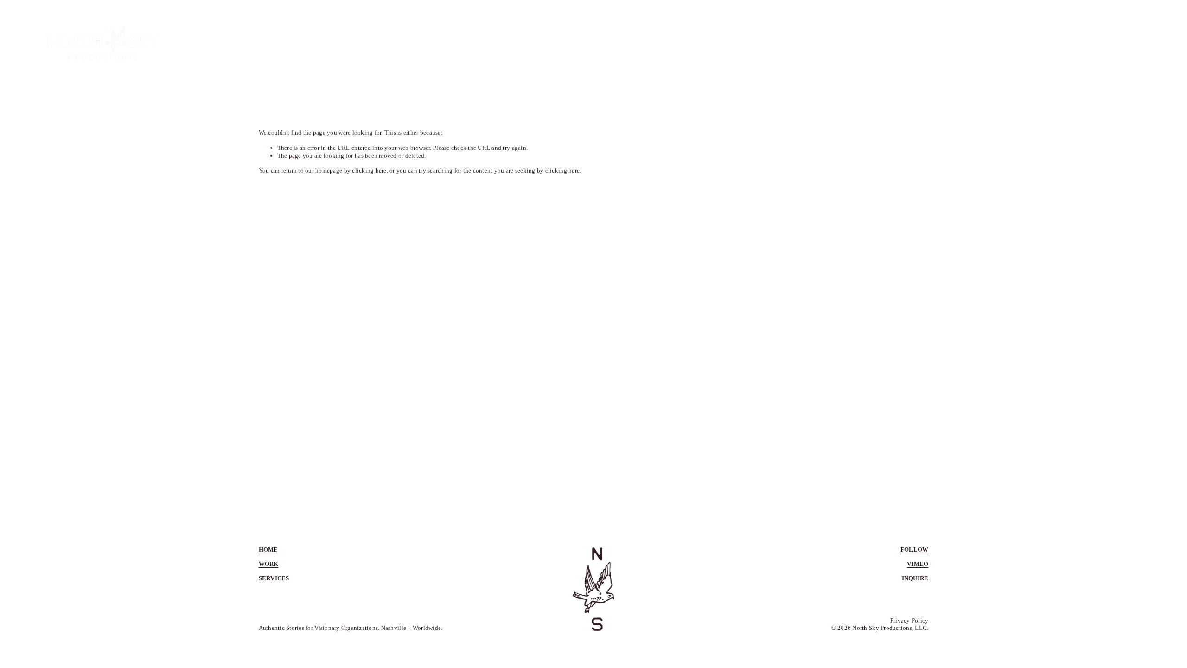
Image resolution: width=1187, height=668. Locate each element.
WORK (982, 42)
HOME (913, 42)
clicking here (369, 170)
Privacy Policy (909, 620)
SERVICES (1057, 42)
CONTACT (1137, 42)
